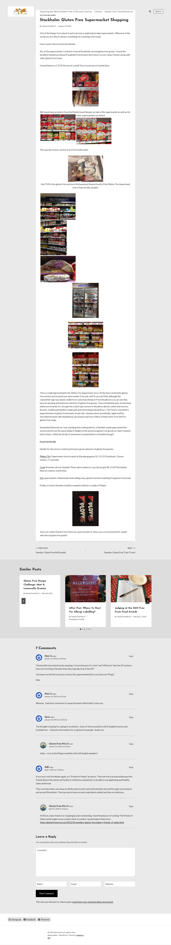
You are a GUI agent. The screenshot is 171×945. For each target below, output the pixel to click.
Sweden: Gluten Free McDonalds (51, 550)
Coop (42, 467)
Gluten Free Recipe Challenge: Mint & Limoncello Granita (35, 585)
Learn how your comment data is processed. (92, 902)
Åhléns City (45, 456)
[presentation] (85, 588)
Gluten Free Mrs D (49, 26)
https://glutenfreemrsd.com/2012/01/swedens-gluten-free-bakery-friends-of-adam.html (82, 822)
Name (40, 884)
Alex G (48, 655)
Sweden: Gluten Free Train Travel (119, 550)
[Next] (147, 601)
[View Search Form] (150, 11)
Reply (131, 656)
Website (109, 884)
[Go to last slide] (24, 601)
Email (74, 884)
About (158, 11)
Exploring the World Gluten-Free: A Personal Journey (66, 11)
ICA (42, 478)
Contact (98, 11)
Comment (42, 850)
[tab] (80, 629)
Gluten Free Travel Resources (119, 11)
